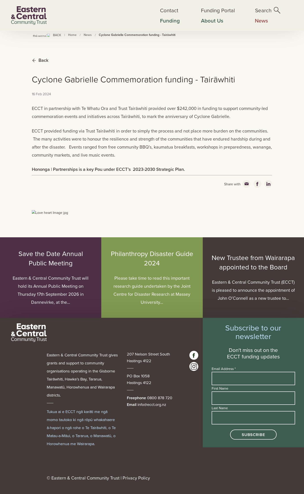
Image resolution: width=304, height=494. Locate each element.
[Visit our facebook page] (193, 355)
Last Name (220, 407)
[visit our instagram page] (193, 366)
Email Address (224, 368)
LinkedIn (268, 184)
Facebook (257, 184)
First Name (220, 388)
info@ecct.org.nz (152, 404)
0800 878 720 (159, 398)
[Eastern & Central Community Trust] (29, 15)
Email (246, 184)
